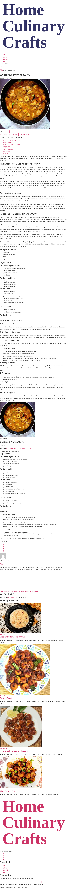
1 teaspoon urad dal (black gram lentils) (13, 503)
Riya (2, 564)
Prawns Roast (6, 698)
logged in (11, 597)
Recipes (5, 56)
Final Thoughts (6, 151)
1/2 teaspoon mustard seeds (10, 502)
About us (5, 61)
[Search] (1, 66)
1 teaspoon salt (7, 466)
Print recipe (4, 131)
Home (4, 54)
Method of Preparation (8, 149)
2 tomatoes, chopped (8, 486)
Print (10, 134)
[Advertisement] (33, 581)
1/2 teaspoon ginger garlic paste (11, 463)
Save (21, 134)
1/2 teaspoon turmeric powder (11, 465)
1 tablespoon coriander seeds (11, 475)
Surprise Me (5, 870)
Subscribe (37, 882)
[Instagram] (3, 855)
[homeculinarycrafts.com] (33, 52)
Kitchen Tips (5, 57)
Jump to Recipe (4, 134)
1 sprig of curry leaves (9, 491)
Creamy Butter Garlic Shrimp (12, 637)
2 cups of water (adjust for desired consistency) (14, 493)
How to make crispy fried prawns (14, 751)
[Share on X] (3, 550)
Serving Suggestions (7, 142)
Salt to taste (6, 495)
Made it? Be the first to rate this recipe (18, 448)
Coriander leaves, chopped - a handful (13, 509)
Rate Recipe (26, 134)
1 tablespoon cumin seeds (10, 473)
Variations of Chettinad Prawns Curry (11, 144)
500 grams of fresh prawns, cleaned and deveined (15, 459)
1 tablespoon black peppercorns (11, 472)
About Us (5, 872)
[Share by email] (3, 552)
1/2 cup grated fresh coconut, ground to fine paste (15, 488)
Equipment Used (6, 146)
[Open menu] (1, 69)
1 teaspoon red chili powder (10, 461)
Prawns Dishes (3, 72)
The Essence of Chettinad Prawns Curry (12, 140)
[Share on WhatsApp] (3, 546)
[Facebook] (3, 854)
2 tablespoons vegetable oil (10, 482)
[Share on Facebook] (3, 548)
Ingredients (5, 148)
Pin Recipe (15, 134)
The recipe (5, 153)
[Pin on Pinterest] (3, 544)
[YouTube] (3, 859)
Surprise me (5, 59)
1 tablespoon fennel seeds (10, 477)
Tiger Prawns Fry (7, 791)
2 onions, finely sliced (9, 484)
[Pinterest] (3, 857)
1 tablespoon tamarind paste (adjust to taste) (14, 489)
